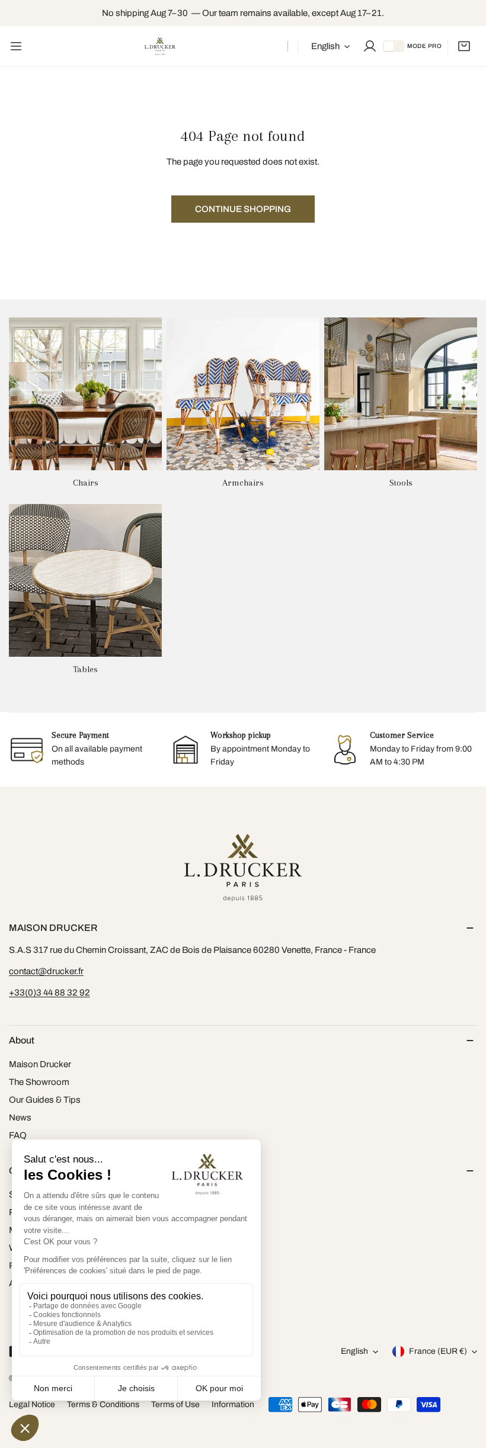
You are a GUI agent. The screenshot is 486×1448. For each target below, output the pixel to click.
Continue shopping (243, 209)
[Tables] (85, 580)
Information (233, 1404)
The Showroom (39, 1082)
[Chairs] (85, 393)
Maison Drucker (40, 1064)
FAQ (18, 1135)
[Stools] (400, 393)
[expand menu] (16, 46)
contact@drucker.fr (46, 971)
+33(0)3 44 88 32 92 (49, 992)
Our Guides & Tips (45, 1100)
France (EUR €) (438, 1351)
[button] (464, 46)
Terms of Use (175, 1404)
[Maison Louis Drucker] (160, 46)
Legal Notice (32, 1404)
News (20, 1117)
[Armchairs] (243, 393)
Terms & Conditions (103, 1404)
